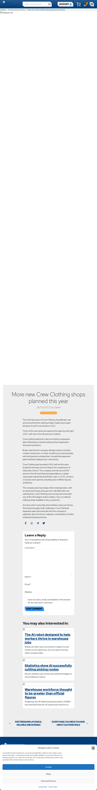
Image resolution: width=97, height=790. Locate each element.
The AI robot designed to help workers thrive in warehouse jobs (47, 638)
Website (28, 592)
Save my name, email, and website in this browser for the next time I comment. (49, 601)
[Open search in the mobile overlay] (37, 4)
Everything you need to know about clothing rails (68, 723)
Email (28, 584)
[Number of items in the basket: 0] (78, 4)
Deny (48, 774)
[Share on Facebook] (25, 523)
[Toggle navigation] (92, 4)
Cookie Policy (42, 787)
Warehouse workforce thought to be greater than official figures (48, 693)
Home (3, 10)
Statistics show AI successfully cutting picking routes (48, 667)
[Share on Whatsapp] (31, 523)
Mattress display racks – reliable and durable (28, 723)
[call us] (86, 4)
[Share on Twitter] (44, 523)
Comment (30, 548)
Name (28, 576)
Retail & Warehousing (16, 10)
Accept (48, 767)
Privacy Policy (52, 787)
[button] (93, 748)
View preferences (48, 781)
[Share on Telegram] (38, 523)
